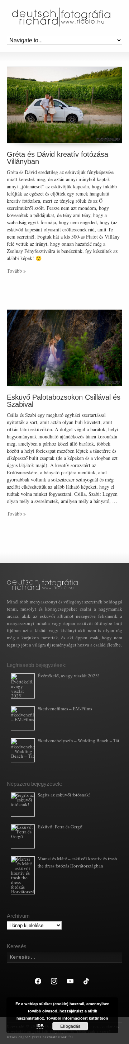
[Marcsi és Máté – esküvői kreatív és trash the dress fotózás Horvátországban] (23, 875)
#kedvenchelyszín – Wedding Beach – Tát (78, 740)
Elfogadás (70, 1026)
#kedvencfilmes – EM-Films (65, 708)
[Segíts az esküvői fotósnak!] (23, 805)
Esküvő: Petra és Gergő (60, 826)
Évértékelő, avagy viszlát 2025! (68, 675)
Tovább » (16, 270)
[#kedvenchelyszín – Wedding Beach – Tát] (23, 750)
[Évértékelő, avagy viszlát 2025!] (23, 686)
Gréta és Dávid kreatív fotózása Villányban (57, 157)
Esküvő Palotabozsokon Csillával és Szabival (63, 400)
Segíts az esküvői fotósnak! (64, 794)
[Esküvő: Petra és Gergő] (23, 836)
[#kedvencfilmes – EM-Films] (23, 718)
